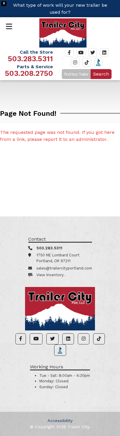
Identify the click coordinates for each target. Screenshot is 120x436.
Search (101, 74)
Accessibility (60, 420)
